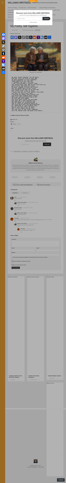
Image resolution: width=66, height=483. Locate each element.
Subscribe (46, 18)
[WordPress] (3, 50)
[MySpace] (3, 69)
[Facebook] (3, 35)
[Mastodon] (3, 38)
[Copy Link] (3, 46)
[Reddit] (3, 57)
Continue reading (33, 22)
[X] (3, 42)
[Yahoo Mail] (3, 61)
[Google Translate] (3, 65)
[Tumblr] (3, 53)
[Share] (3, 72)
